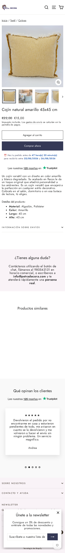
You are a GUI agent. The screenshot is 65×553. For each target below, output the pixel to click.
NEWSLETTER (10, 504)
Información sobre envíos (21, 227)
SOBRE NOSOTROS (14, 483)
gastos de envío (34, 122)
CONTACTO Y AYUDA (15, 493)
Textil (12, 20)
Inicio (4, 20)
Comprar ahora (32, 146)
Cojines (22, 20)
